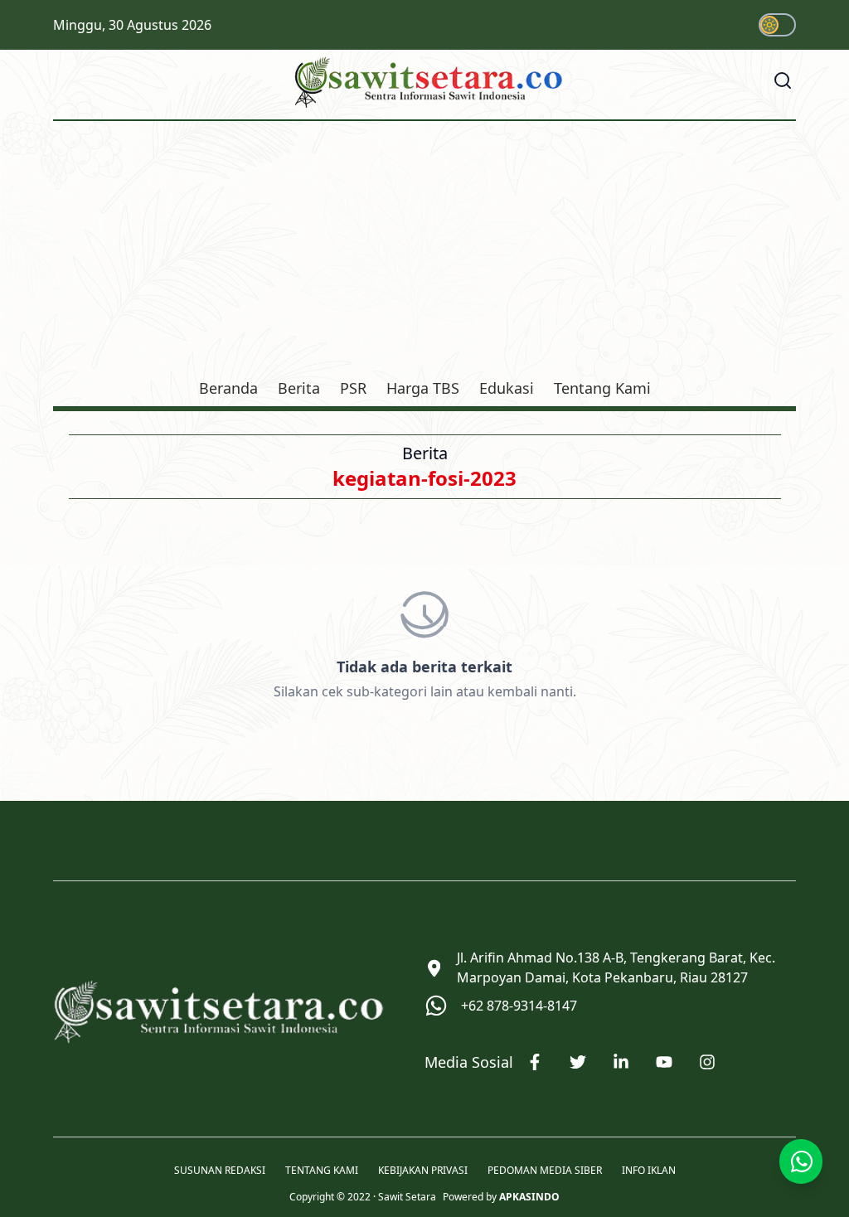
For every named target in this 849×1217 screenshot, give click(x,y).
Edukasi (506, 388)
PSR (353, 388)
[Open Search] (782, 80)
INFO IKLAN (649, 1170)
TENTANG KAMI (321, 1170)
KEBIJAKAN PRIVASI (423, 1170)
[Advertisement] (424, 252)
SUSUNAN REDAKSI (219, 1170)
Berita (299, 388)
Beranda (228, 388)
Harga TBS (422, 388)
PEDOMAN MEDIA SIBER (545, 1170)
